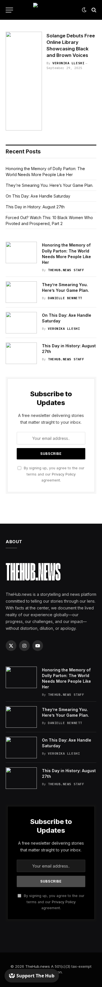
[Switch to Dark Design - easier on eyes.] (84, 9)
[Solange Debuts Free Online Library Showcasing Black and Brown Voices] (24, 81)
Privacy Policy (64, 474)
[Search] (93, 10)
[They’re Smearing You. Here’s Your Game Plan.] (21, 292)
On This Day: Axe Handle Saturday (38, 196)
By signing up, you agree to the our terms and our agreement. (53, 474)
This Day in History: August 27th (35, 206)
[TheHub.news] (51, 10)
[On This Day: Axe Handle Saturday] (21, 322)
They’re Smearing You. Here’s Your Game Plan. (49, 185)
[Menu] (9, 10)
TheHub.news (37, 966)
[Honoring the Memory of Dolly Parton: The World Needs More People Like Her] (21, 252)
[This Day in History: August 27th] (21, 353)
